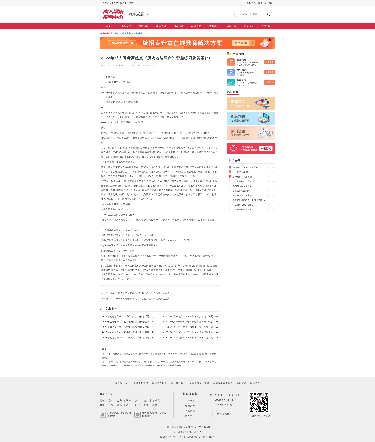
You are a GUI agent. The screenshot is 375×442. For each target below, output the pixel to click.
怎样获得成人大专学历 (240, 186)
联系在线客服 (224, 414)
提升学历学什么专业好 (240, 195)
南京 (111, 400)
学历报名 (242, 383)
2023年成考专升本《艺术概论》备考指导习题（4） (128, 332)
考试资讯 (161, 26)
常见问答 (249, 26)
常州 (128, 400)
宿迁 (128, 405)
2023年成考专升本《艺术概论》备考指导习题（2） (128, 337)
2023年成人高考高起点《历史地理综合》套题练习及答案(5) (141, 293)
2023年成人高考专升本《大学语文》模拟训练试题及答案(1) (141, 298)
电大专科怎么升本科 (239, 172)
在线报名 (267, 26)
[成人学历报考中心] (114, 11)
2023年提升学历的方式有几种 (243, 167)
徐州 (102, 405)
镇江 (137, 400)
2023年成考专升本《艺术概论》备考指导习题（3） (192, 332)
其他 (155, 405)
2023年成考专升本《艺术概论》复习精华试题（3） (128, 321)
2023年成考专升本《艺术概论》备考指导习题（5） (192, 327)
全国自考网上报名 (199, 383)
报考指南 (179, 26)
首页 (108, 26)
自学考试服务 (141, 383)
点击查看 (269, 62)
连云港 (147, 400)
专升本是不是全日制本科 (241, 209)
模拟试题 (214, 26)
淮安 (157, 400)
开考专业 (126, 26)
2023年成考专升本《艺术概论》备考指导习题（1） (192, 337)
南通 (119, 405)
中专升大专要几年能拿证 (241, 205)
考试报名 (196, 26)
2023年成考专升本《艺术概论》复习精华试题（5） (128, 316)
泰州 (146, 405)
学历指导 (144, 26)
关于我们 (190, 401)
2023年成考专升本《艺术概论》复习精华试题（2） (192, 321)
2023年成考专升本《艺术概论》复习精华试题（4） (192, 316)
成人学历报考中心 (116, 65)
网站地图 (190, 415)
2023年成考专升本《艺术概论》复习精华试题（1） (128, 327)
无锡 (102, 400)
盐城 (111, 405)
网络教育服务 (159, 383)
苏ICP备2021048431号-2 (187, 432)
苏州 (119, 400)
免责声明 (190, 406)
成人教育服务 (122, 383)
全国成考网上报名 (223, 383)
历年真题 (231, 26)
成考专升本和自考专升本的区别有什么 (247, 200)
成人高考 (126, 33)
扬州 (137, 405)
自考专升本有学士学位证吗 (242, 181)
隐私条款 (190, 410)
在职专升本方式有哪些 (240, 177)
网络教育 (255, 383)
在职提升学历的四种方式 (241, 191)
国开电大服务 (178, 383)
